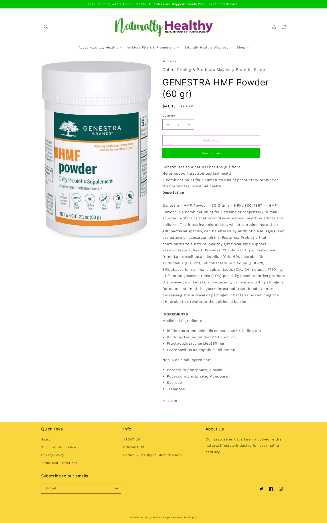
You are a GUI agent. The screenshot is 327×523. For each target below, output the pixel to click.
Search (47, 439)
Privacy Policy (52, 455)
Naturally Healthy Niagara (156, 517)
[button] (46, 27)
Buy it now (211, 153)
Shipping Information (58, 447)
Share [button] (172, 400)
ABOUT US (131, 439)
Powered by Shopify (185, 517)
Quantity (168, 115)
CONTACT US (133, 447)
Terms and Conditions (59, 462)
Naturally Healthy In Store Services (152, 455)
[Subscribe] (116, 488)
